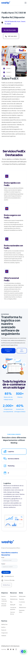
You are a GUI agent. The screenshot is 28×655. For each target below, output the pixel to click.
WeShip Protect (22, 607)
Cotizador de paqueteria (13, 608)
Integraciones (4, 632)
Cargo (20, 604)
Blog (11, 602)
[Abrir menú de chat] (23, 651)
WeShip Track (4, 624)
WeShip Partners (14, 599)
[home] (5, 3)
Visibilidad (3, 635)
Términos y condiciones (4, 600)
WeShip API (12, 604)
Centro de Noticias (12, 613)
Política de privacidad (3, 604)
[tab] (14, 451)
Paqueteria (21, 599)
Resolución (3, 630)
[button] (25, 3)
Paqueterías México (21, 611)
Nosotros (3, 596)
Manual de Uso (13, 596)
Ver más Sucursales (10, 30)
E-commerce (22, 602)
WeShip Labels (22, 596)
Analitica (3, 627)
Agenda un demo (8, 350)
